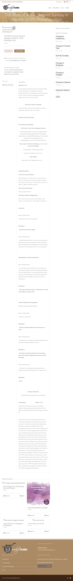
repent (10, 74)
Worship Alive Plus (18, 69)
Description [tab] (5, 81)
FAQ (4, 570)
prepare (6, 74)
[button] (13, 27)
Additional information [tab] (7, 85)
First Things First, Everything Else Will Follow (13, 487)
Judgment (16, 72)
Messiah (21, 72)
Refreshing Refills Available (38, 508)
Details (22, 495)
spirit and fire (15, 74)
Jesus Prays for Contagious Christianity (13, 524)
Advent (11, 69)
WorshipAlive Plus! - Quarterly (18, 60)
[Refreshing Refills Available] (38, 493)
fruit (12, 72)
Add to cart (19, 51)
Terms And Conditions (8, 566)
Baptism (9, 72)
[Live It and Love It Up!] (38, 520)
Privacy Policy (6, 563)
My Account (6, 559)
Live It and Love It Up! (36, 523)
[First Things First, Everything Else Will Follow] (13, 483)
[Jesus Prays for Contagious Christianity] (13, 520)
